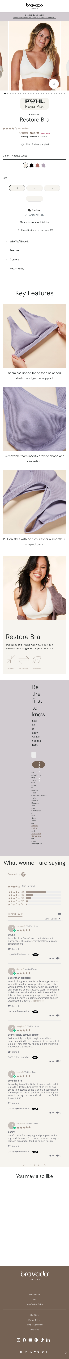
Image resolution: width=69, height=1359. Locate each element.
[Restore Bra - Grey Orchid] (14, 1243)
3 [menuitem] (38, 1165)
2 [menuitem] (34, 1165)
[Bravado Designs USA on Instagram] (18, 1340)
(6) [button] (22, 904)
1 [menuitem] (30, 1165)
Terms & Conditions (34, 1324)
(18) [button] (22, 901)
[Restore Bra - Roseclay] (20, 1238)
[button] (14, 949)
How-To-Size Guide (34, 1304)
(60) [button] (23, 895)
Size (5, 178)
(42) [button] (22, 898)
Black (31, 165)
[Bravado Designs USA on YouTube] (30, 1340)
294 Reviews (23, 128)
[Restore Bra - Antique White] (8, 1238)
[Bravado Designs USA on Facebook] (24, 1340)
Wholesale (34, 1329)
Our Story (34, 1315)
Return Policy (17, 268)
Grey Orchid (43, 165)
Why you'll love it (19, 241)
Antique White (25, 165)
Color (15, 155)
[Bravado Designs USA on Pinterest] (36, 1340)
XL (34, 198)
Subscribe (39, 764)
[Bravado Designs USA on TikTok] (42, 1340)
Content (14, 259)
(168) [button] (23, 892)
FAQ (34, 1299)
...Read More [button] (37, 1000)
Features (14, 250)
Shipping (24, 136)
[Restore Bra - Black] (14, 1238)
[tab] (15, 914)
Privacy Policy (34, 1320)
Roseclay (37, 165)
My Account (34, 1294)
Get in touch (33, 1352)
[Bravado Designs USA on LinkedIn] (48, 1340)
